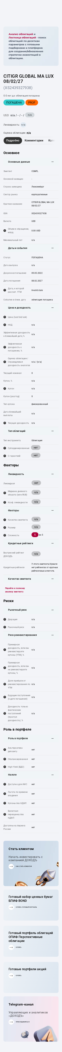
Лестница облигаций (22, 37)
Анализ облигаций (21, 34)
